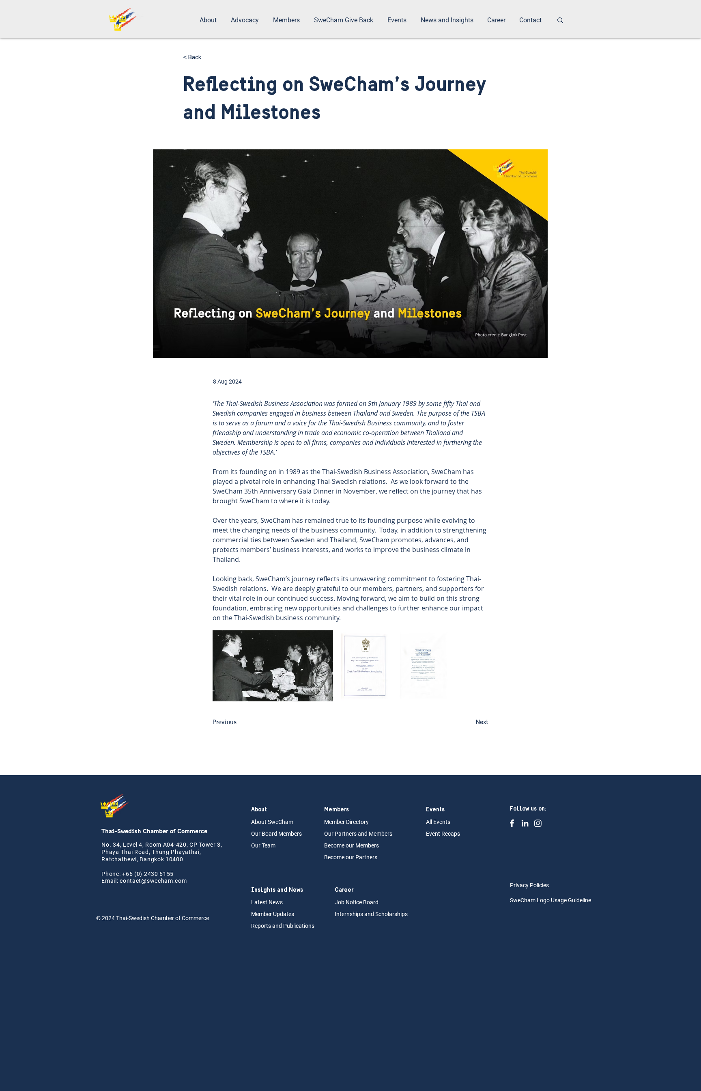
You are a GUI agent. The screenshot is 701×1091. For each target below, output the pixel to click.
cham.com (172, 881)
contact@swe (139, 881)
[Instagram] (538, 823)
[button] (209, 20)
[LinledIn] (525, 823)
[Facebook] (512, 823)
